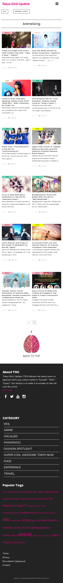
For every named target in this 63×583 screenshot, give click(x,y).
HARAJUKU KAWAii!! (11, 499)
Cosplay (31, 506)
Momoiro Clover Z (14, 506)
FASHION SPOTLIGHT (18, 449)
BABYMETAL (18, 542)
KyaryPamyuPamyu (11, 512)
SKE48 (26, 520)
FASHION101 (12, 442)
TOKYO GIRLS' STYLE (48, 491)
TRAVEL (9, 474)
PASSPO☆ (54, 520)
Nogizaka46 (26, 512)
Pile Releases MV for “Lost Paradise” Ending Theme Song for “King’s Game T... (45, 101)
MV (6, 520)
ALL (4, 11)
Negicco (34, 521)
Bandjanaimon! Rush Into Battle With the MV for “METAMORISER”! (44, 197)
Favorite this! (13, 67)
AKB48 (25, 535)
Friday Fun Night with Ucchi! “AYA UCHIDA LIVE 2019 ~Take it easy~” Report (16, 53)
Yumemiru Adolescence (32, 499)
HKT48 (48, 499)
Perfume (6, 492)
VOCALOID (11, 436)
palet (35, 535)
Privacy (6, 557)
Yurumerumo (16, 520)
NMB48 (42, 520)
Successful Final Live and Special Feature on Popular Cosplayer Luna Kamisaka (45, 245)
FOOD (7, 461)
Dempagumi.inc (40, 527)
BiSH (38, 506)
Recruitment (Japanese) (14, 561)
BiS (35, 512)
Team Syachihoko (44, 535)
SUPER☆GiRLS (10, 535)
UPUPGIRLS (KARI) (11, 527)
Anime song (21, 11)
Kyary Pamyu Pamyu (46, 513)
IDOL (7, 424)
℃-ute (43, 506)
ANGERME (25, 528)
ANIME (8, 430)
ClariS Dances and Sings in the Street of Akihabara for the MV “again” (15, 245)
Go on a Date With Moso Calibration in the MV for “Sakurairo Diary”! (13, 197)
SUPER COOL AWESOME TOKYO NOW (29, 455)
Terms (6, 553)
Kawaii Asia (15, 492)
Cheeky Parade (29, 492)
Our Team (7, 390)
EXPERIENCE (12, 467)
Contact (6, 565)
